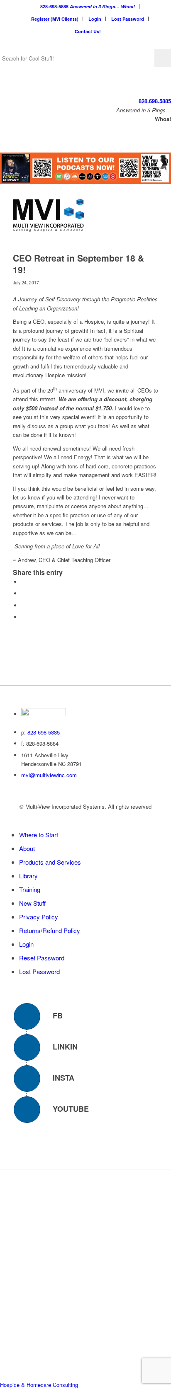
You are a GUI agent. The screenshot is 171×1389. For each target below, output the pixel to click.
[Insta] (27, 1078)
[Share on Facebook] (23, 582)
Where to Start (38, 834)
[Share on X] (23, 593)
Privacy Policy (38, 916)
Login (94, 19)
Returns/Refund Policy (49, 930)
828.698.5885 (155, 101)
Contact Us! (88, 31)
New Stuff (32, 903)
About (27, 848)
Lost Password (127, 19)
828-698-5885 (87, 6)
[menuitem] (87, 6)
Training (29, 889)
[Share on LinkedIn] (23, 605)
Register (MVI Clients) (54, 19)
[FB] (27, 1016)
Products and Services (50, 862)
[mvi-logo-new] (71, 215)
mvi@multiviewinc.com (49, 775)
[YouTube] (27, 1109)
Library (28, 875)
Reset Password (41, 957)
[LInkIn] (27, 1047)
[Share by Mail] (23, 617)
